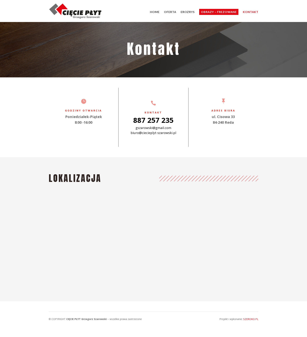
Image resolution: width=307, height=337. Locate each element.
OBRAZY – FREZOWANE (219, 11)
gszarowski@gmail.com (153, 128)
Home (155, 12)
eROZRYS (188, 12)
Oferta (170, 12)
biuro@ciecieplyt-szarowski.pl (153, 133)
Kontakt (250, 12)
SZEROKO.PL (250, 319)
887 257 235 (153, 120)
